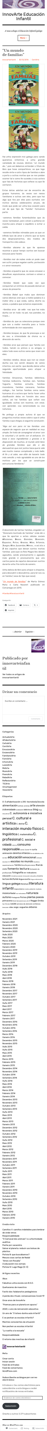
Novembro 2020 (10, 928)
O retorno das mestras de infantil (18, 1339)
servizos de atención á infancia (28, 904)
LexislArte (7, 765)
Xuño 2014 (7, 1081)
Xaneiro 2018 (8, 987)
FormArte (6, 759)
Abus (4, 1278)
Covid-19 (28, 850)
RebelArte (7, 777)
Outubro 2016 (8, 1028)
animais (21, 806)
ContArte (35, 60)
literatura (24, 884)
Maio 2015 (7, 1053)
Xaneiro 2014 (8, 1096)
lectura (5, 879)
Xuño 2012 (7, 1140)
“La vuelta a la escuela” (13, 1330)
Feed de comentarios (12, 1368)
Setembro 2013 (9, 1109)
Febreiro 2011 (8, 1183)
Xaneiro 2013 (8, 1124)
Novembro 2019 (9, 953)
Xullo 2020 (7, 934)
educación (15, 857)
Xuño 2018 (7, 972)
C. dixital (20, 823)
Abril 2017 (7, 1009)
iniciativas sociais (16, 876)
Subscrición (10, 1406)
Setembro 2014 (9, 1078)
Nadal (12, 893)
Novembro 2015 (9, 1043)
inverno (40, 876)
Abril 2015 (7, 1056)
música (6, 893)
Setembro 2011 (9, 1168)
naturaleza (22, 893)
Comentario (35, 719)
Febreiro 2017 (8, 1015)
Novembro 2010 (9, 1193)
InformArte (7, 762)
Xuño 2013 (7, 1112)
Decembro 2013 (9, 1099)
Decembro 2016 (9, 1021)
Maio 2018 (7, 975)
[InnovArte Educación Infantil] (23, 4)
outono (6, 897)
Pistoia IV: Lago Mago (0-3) (15, 1267)
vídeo (11, 907)
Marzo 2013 (7, 1121)
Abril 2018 (7, 978)
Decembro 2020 (10, 925)
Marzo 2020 (8, 941)
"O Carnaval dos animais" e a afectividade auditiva (22, 1240)
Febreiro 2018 (8, 984)
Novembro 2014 (9, 1071)
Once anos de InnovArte (13, 1300)
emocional (29, 857)
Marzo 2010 (7, 1211)
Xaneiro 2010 (8, 1218)
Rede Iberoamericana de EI (21, 901)
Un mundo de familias (14, 581)
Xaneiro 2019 (8, 962)
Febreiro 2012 (8, 1152)
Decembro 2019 (9, 950)
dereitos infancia (21, 853)
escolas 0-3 (6, 862)
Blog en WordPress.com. (12, 1425)
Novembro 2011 (9, 1162)
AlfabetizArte (9, 740)
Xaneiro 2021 (8, 922)
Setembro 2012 (9, 1137)
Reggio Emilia (37, 900)
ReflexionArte (9, 780)
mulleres (38, 889)
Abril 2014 (7, 1087)
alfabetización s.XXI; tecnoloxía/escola (25, 802)
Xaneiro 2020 (8, 947)
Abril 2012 (7, 1146)
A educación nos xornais (14, 1264)
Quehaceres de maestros (14, 1287)
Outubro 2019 (8, 956)
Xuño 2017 (7, 1003)
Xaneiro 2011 (8, 1186)
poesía (40, 897)
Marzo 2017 (7, 1012)
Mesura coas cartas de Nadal (16, 1257)
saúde (13, 903)
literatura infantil (17, 594)
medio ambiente (30, 889)
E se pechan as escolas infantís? (18, 1317)
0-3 (4, 802)
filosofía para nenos (28, 865)
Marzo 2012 (7, 1149)
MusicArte (7, 771)
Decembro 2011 (9, 1159)
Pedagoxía (15, 897)
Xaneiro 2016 (8, 1037)
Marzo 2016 (7, 1034)
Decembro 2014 (9, 1068)
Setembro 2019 (9, 959)
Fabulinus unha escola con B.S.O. (18, 1283)
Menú (22, 38)
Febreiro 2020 (9, 944)
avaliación (19, 810)
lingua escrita (24, 879)
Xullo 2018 (7, 968)
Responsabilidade (10, 1236)
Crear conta (8, 1358)
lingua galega (11, 883)
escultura (37, 862)
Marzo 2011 (7, 1180)
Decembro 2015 (9, 1040)
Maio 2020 (7, 937)
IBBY (25, 873)
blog (35, 809)
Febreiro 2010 (8, 1215)
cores (22, 850)
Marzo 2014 (7, 1090)
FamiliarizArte (9, 755)
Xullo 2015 (7, 1046)
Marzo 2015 (7, 1059)
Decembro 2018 (9, 965)
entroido (39, 858)
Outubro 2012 (8, 1134)
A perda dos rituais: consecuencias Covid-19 (23, 1296)
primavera (7, 900)
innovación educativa (30, 876)
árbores (33, 907)
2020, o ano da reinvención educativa (20, 1309)
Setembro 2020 (9, 931)
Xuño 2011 (7, 1171)
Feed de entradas (10, 1365)
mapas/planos (19, 889)
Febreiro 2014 (8, 1093)
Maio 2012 (7, 1143)
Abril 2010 (7, 1208)
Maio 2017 (7, 1006)
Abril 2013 (7, 1118)
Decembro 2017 (9, 990)
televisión (5, 907)
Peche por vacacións (12, 1245)
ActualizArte (8, 737)
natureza (32, 893)
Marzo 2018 (7, 981)
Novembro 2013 (9, 1102)
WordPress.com (9, 1371)
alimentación (10, 805)
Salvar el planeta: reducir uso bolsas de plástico (21, 1250)
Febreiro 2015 (8, 1062)
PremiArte (7, 774)
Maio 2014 (7, 1084)
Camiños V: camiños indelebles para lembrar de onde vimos (23, 1231)
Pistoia (23, 897)
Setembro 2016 (9, 1031)
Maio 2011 (7, 1174)
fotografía (17, 872)
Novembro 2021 (9, 919)
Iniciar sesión (8, 1361)
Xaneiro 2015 (8, 1065)
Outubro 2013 (8, 1106)
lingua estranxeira (36, 879)
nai (17, 893)
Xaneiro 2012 (8, 1155)
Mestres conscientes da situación (18, 1322)
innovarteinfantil (9, 60)
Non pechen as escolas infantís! (17, 1326)
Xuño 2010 (7, 1202)
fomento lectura (18, 868)
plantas (31, 897)
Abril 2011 (6, 1177)
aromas (27, 806)
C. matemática (25, 834)
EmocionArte (8, 749)
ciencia (14, 845)
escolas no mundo (22, 861)
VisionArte (7, 790)
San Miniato (6, 904)
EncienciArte (8, 752)
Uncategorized (9, 787)
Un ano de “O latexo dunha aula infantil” (21, 1313)
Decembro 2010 (9, 1190)
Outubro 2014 (8, 1074)
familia (6, 594)
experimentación (8, 865)
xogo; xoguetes (21, 907)
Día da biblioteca (35, 853)
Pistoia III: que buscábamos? (16, 1254)
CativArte (7, 743)
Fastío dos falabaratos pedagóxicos (19, 1291)
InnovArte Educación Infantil (23, 16)
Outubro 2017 (8, 997)
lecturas (14, 879)
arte (32, 805)
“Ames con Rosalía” (11, 1261)
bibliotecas (28, 810)
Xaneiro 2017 (8, 1018)
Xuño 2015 (7, 1049)
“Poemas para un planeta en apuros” (19, 1304)
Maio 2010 (7, 1205)
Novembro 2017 (9, 993)
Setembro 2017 (9, 1000)
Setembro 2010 (9, 1199)
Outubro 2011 (8, 1165)
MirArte (5, 768)
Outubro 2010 (9, 1196)
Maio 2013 (7, 1115)
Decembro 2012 (9, 1127)
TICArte (6, 783)
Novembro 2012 (9, 1130)
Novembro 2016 (9, 1025)
